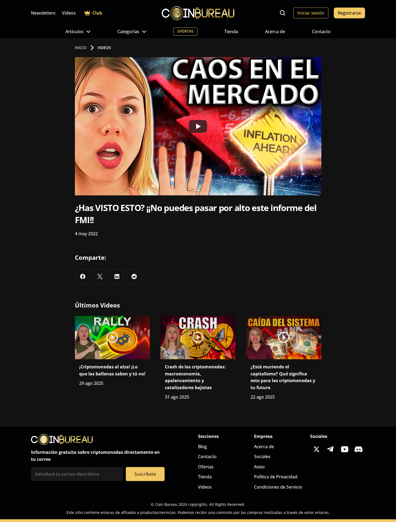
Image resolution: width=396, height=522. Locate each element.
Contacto (321, 31)
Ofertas (206, 467)
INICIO (80, 47)
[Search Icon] (282, 13)
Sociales (262, 456)
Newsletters (43, 13)
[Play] (198, 126)
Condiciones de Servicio (278, 487)
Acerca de (275, 31)
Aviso (259, 467)
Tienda (231, 31)
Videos (69, 13)
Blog (202, 447)
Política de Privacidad (275, 477)
